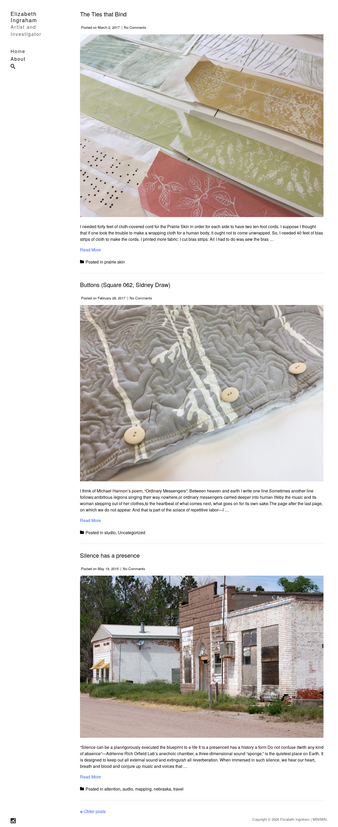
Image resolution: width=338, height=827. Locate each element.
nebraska (162, 789)
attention (112, 789)
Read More (90, 250)
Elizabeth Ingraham (24, 17)
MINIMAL (320, 819)
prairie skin (114, 262)
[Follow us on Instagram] (13, 821)
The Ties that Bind (103, 14)
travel (178, 789)
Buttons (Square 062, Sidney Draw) (125, 284)
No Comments (135, 27)
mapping (143, 789)
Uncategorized (131, 532)
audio (128, 789)
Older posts (95, 811)
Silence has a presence (110, 555)
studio (110, 532)
